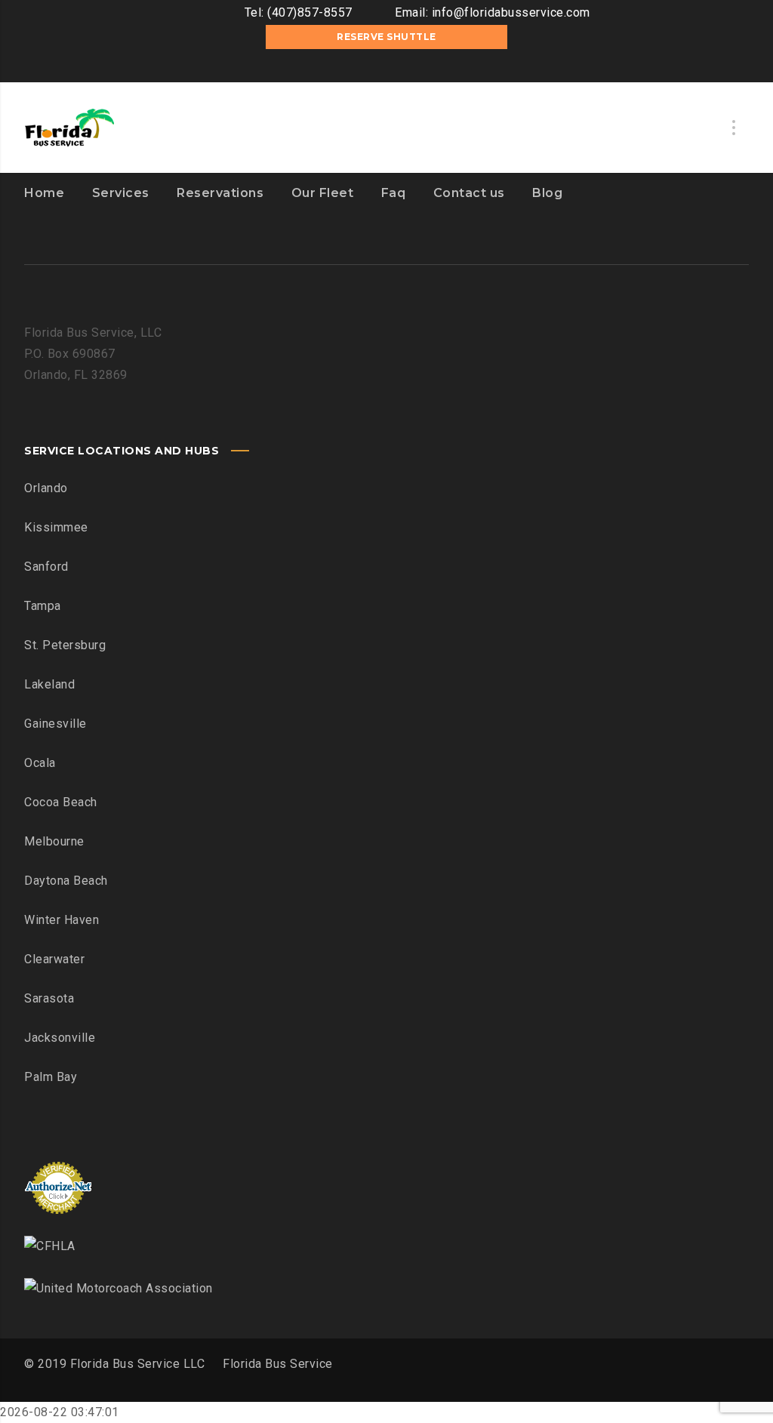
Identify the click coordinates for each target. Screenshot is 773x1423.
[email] (409, 67)
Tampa (42, 606)
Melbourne (54, 841)
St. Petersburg (65, 645)
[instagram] (386, 67)
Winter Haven (61, 920)
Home (44, 193)
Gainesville (55, 723)
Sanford (46, 566)
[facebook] (364, 67)
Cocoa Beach (60, 802)
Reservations (220, 193)
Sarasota (49, 998)
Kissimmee (56, 527)
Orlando (46, 488)
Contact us (469, 193)
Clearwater (54, 959)
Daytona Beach (66, 880)
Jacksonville (59, 1037)
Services (120, 193)
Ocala (40, 763)
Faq (393, 193)
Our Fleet (322, 193)
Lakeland (49, 684)
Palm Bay (50, 1077)
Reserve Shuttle (386, 36)
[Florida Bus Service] (69, 127)
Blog (547, 193)
